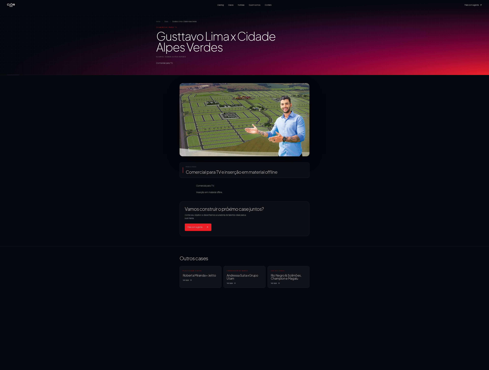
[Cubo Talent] (11, 5)
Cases (231, 5)
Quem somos (254, 5)
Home (158, 21)
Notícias (241, 5)
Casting (220, 5)
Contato (268, 5)
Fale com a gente (472, 5)
